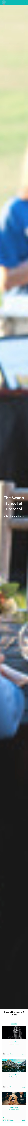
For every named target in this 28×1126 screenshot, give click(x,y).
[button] (25, 2)
